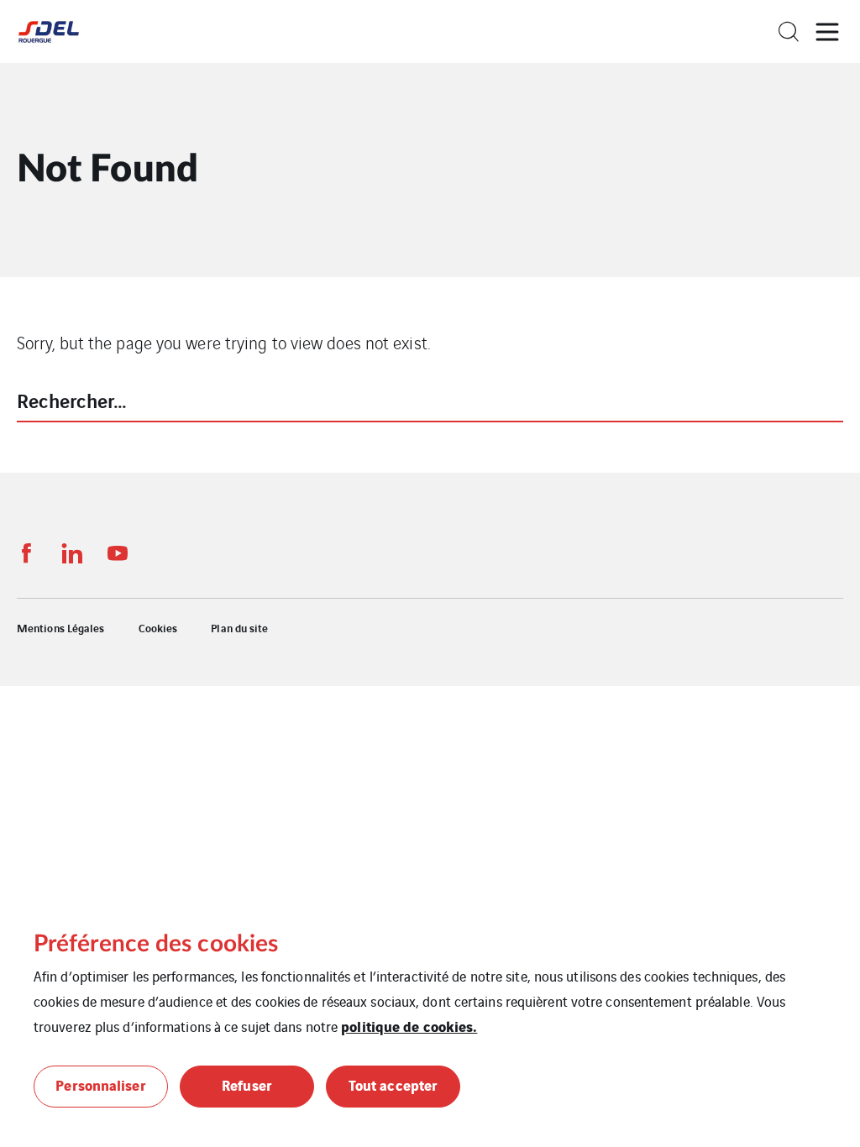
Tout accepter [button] (393, 1084)
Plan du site (239, 628)
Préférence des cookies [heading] (156, 944)
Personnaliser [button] (100, 1084)
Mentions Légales (61, 628)
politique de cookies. (409, 1025)
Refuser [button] (247, 1084)
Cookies (158, 628)
